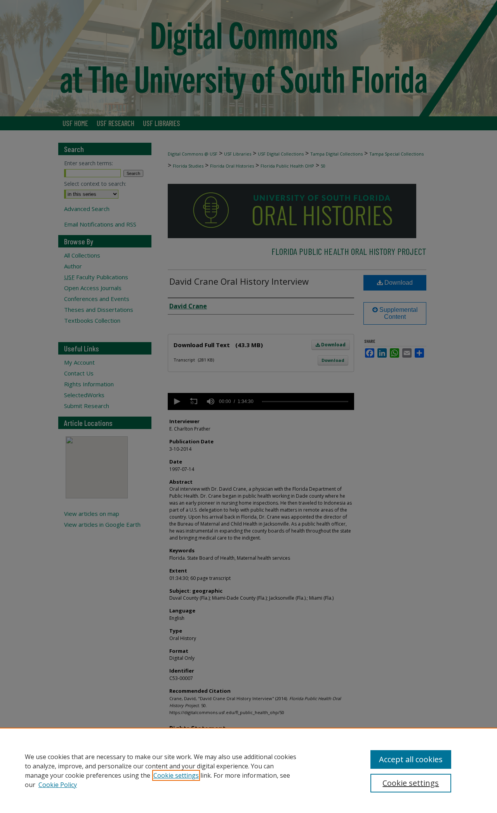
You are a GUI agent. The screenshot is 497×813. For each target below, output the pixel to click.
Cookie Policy (57, 784)
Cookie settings (176, 775)
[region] (248, 770)
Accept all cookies (411, 759)
